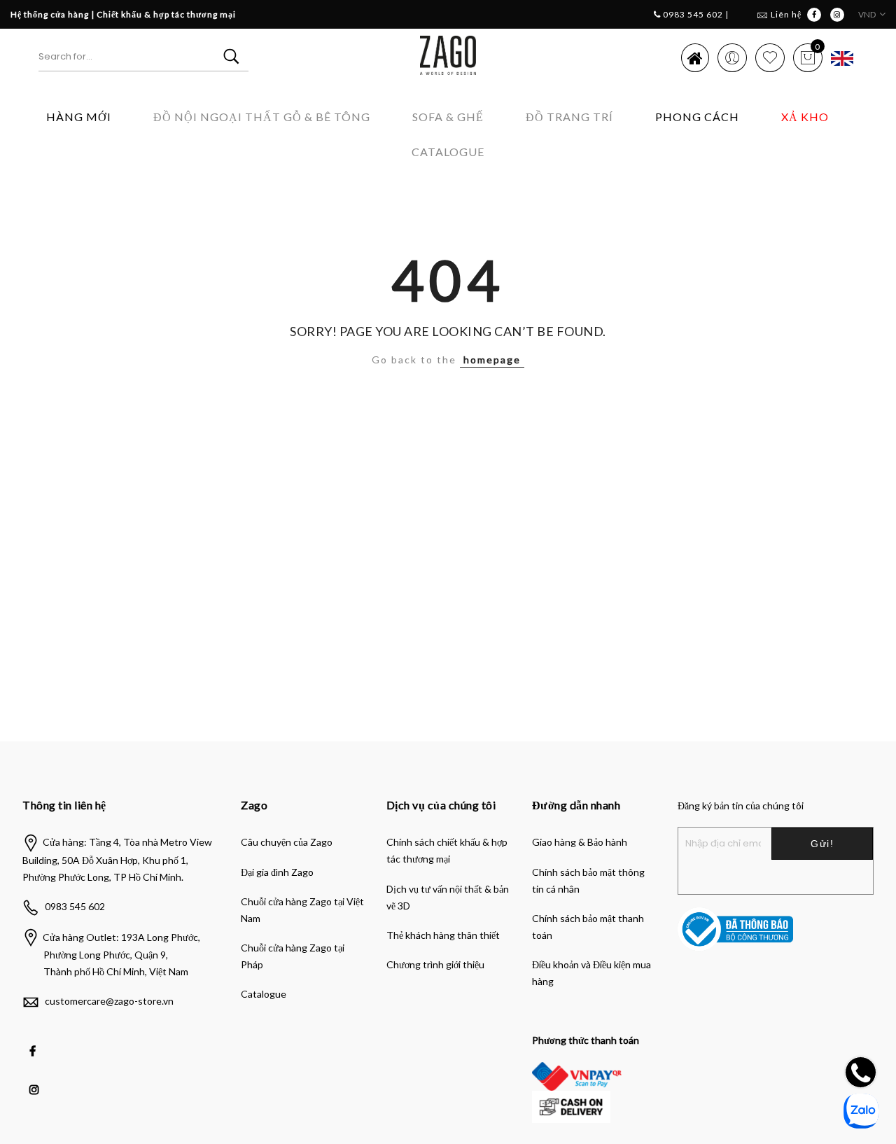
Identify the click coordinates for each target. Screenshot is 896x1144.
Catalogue (448, 151)
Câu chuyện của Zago (286, 842)
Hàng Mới (78, 116)
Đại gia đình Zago (277, 872)
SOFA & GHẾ (448, 116)
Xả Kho (805, 116)
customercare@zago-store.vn (109, 1001)
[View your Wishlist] (770, 57)
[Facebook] (34, 1041)
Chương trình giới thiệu (435, 964)
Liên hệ (786, 14)
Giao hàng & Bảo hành (579, 842)
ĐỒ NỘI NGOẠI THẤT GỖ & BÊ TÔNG (261, 116)
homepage (492, 359)
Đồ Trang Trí (569, 116)
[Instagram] (36, 1079)
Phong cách (697, 116)
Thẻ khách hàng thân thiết (443, 935)
